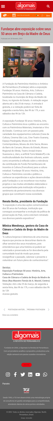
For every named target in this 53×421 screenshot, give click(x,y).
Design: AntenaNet (26, 418)
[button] (3, 6)
